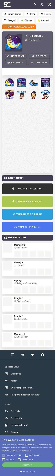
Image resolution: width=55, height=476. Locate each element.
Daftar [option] (14, 381)
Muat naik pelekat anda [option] (21, 388)
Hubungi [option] (14, 432)
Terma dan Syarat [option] (19, 425)
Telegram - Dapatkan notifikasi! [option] (25, 395)
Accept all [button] (27, 465)
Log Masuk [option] (16, 374)
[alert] (27, 455)
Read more (26, 450)
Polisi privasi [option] (16, 418)
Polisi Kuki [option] (15, 411)
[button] (42, 4)
